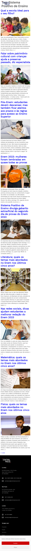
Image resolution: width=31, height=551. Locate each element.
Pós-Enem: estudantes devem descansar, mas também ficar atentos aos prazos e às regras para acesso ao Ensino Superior (14, 109)
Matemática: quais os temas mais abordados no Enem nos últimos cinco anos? (14, 361)
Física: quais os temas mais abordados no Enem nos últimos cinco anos (15, 408)
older (3, 453)
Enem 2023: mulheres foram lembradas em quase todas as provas (14, 159)
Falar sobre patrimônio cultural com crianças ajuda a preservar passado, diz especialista (15, 58)
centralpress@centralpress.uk (11, 517)
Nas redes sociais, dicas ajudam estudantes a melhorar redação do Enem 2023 (15, 313)
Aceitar (15, 543)
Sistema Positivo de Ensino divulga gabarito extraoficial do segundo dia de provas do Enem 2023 (14, 211)
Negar (15, 547)
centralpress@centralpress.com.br (12, 481)
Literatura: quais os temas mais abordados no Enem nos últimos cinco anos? (14, 261)
